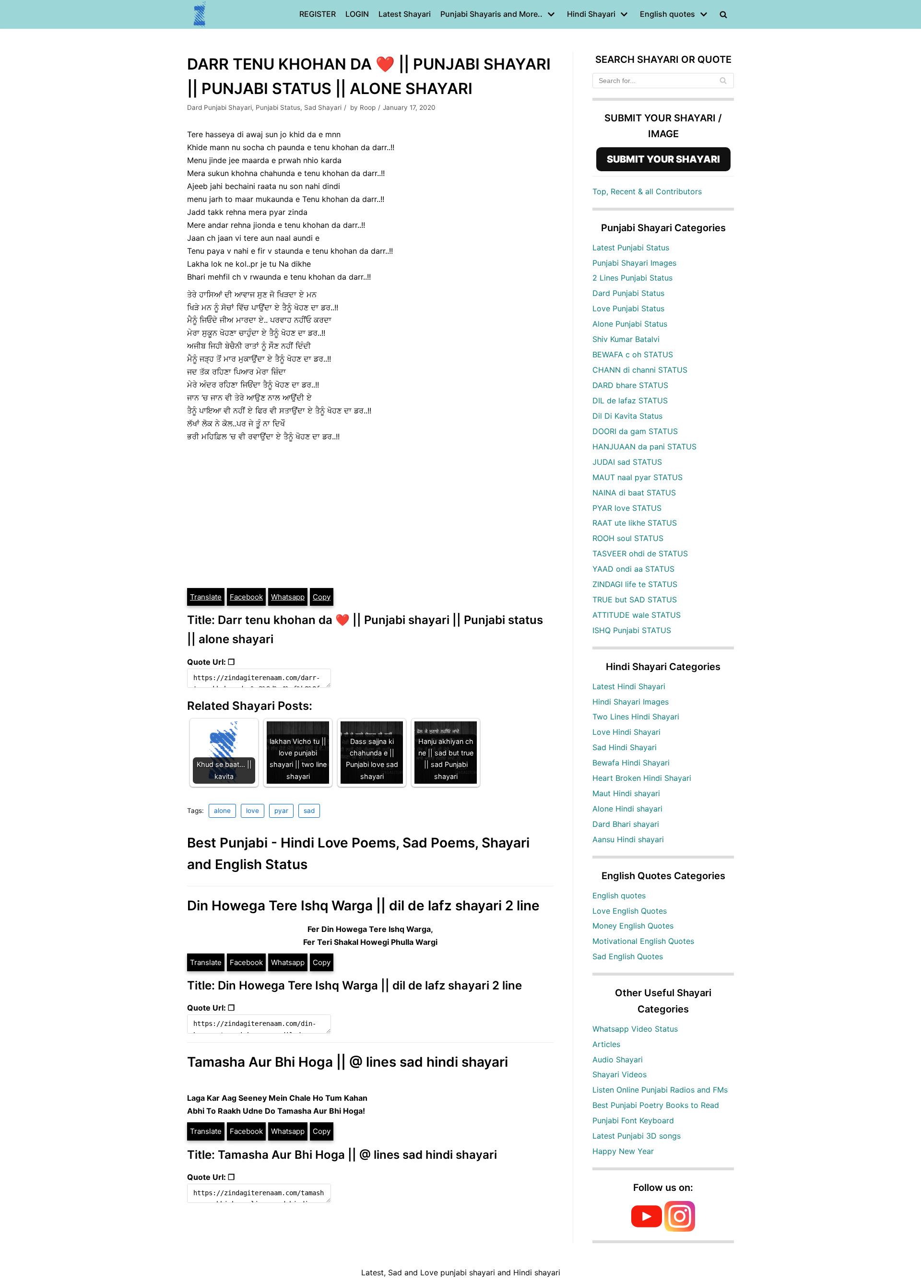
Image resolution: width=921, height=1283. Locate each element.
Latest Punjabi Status (630, 247)
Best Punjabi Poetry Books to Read (655, 1105)
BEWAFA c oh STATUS (632, 354)
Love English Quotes (629, 911)
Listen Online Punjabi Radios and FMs (660, 1090)
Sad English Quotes (627, 956)
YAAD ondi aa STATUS (633, 569)
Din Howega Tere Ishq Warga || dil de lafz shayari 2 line (363, 905)
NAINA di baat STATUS (634, 492)
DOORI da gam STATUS (635, 431)
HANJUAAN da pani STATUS (644, 446)
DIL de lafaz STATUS (630, 400)
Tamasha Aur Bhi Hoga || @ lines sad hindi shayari (347, 1062)
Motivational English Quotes (643, 941)
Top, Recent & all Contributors (647, 191)
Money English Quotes (632, 925)
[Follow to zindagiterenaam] (679, 1229)
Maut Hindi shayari (626, 793)
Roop (368, 107)
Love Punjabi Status (628, 308)
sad (309, 810)
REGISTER (317, 14)
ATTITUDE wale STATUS (636, 615)
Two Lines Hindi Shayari (635, 716)
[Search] (723, 80)
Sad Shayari (323, 107)
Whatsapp (288, 596)
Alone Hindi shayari (627, 808)
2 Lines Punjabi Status (632, 277)
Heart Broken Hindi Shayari (641, 778)
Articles (606, 1044)
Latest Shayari (404, 14)
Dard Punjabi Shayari (219, 107)
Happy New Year (623, 1151)
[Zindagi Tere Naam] (200, 14)
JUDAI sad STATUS (627, 462)
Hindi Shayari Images (630, 701)
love (252, 810)
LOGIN (357, 14)
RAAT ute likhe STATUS (634, 523)
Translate (206, 596)
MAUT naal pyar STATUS (637, 477)
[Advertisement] (370, 515)
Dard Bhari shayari (625, 824)
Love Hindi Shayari (626, 732)
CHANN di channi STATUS (639, 370)
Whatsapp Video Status (635, 1029)
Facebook (246, 596)
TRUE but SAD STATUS (634, 599)
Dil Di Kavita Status (627, 416)
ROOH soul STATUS (627, 538)
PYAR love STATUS (626, 508)
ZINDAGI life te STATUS (634, 584)
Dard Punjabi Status (628, 293)
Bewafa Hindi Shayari (631, 762)
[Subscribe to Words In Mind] (646, 1229)
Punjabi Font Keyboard (633, 1120)
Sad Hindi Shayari (624, 747)
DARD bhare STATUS (630, 385)
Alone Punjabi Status (629, 324)
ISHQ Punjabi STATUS (631, 630)
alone (222, 810)
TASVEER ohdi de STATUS (640, 553)
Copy (322, 596)
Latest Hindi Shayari (628, 686)
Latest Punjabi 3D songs (636, 1136)
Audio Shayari (617, 1059)
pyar (281, 810)
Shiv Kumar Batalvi (626, 339)
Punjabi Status (278, 107)
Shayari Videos (619, 1074)
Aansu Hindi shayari (628, 839)
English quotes (619, 895)
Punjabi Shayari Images (634, 263)
